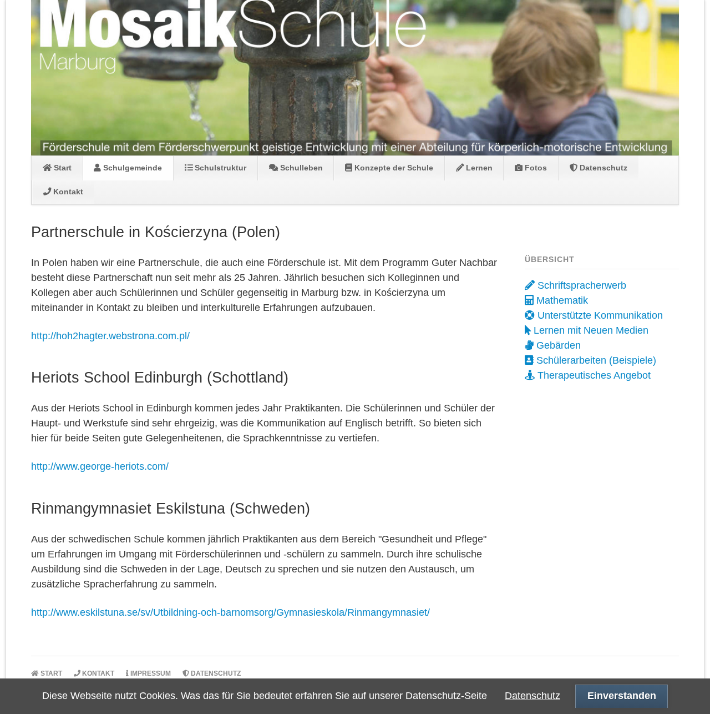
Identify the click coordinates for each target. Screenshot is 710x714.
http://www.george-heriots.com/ (100, 466)
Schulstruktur (219, 167)
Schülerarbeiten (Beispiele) (595, 360)
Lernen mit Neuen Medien (589, 330)
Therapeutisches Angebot (593, 375)
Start (62, 167)
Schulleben (300, 167)
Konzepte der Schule (392, 167)
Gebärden (557, 345)
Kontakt (67, 191)
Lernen (478, 167)
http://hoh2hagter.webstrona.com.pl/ (110, 335)
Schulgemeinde (131, 167)
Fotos (535, 167)
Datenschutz (602, 167)
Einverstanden (621, 695)
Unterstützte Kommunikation (599, 315)
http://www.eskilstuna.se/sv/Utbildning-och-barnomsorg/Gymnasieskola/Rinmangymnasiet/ (230, 612)
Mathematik (561, 300)
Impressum (150, 673)
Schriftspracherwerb (580, 285)
